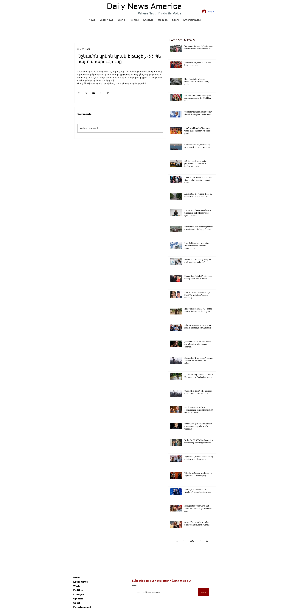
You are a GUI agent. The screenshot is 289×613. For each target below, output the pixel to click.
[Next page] (200, 541)
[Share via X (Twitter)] (86, 92)
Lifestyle (78, 594)
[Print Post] (108, 92)
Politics (78, 590)
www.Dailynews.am (43, 581)
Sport (76, 603)
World (76, 586)
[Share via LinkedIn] (93, 92)
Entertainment (82, 607)
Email (135, 586)
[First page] (176, 541)
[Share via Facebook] (78, 92)
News (76, 577)
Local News (80, 581)
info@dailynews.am (7, 573)
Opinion (78, 598)
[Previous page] (183, 541)
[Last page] (207, 541)
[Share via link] (100, 92)
